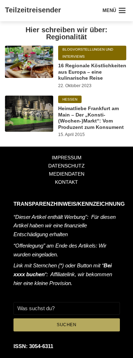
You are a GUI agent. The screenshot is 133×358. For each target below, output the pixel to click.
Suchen (66, 324)
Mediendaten (66, 174)
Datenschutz (66, 166)
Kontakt (66, 182)
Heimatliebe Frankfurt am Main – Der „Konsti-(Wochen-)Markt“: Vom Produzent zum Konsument (91, 118)
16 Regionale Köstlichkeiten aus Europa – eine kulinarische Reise (92, 72)
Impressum (67, 157)
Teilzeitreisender (33, 10)
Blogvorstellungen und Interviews (87, 52)
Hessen (69, 99)
